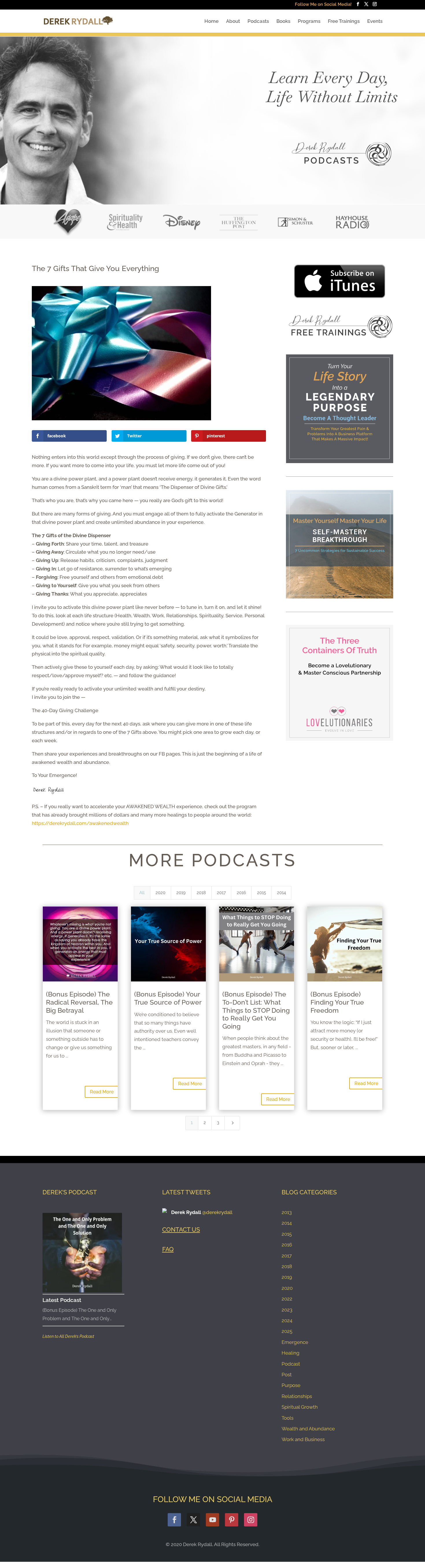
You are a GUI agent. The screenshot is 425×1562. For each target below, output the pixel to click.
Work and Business (303, 1439)
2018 (287, 1266)
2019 (287, 1277)
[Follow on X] (193, 1519)
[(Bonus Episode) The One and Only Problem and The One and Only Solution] (82, 1252)
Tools (287, 1418)
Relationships (297, 1396)
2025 (287, 1331)
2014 (287, 1223)
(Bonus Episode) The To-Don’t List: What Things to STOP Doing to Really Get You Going (256, 1010)
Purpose (291, 1385)
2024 (287, 1320)
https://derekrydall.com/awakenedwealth (80, 823)
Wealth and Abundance (308, 1429)
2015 (287, 1234)
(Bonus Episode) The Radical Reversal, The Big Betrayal (79, 1002)
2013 (287, 1212)
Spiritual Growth (300, 1407)
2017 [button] (221, 892)
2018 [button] (201, 892)
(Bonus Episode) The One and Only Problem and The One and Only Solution (79, 1315)
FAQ (168, 1249)
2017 (287, 1256)
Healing (291, 1353)
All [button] (142, 892)
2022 (287, 1299)
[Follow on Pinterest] (231, 1519)
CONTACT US (181, 1229)
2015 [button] (261, 892)
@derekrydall (217, 1212)
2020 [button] (160, 892)
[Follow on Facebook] (174, 1519)
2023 (287, 1310)
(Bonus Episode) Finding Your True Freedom (337, 1002)
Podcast (291, 1364)
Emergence (295, 1342)
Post (287, 1374)
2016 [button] (241, 892)
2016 (287, 1245)
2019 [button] (181, 892)
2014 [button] (281, 892)
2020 (287, 1288)
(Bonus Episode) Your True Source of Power (168, 998)
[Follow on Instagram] (250, 1519)
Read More (102, 1092)
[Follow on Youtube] (212, 1519)
